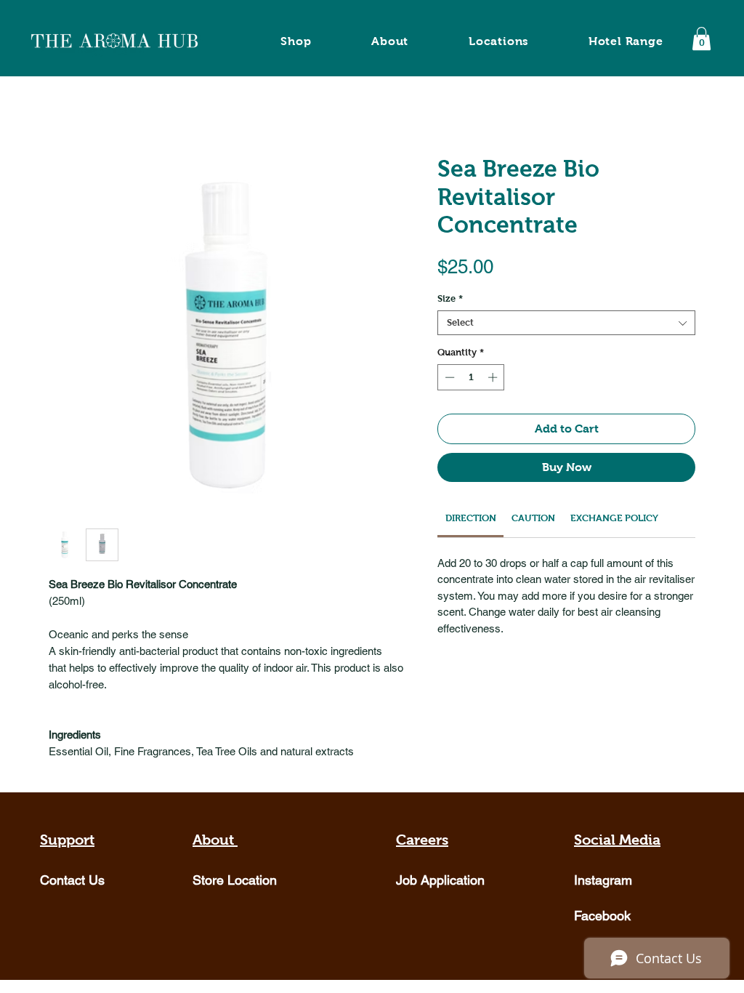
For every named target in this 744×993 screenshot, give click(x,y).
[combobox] (566, 322)
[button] (701, 38)
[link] (470, 517)
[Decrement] (448, 377)
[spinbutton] (471, 377)
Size (450, 298)
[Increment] (494, 377)
